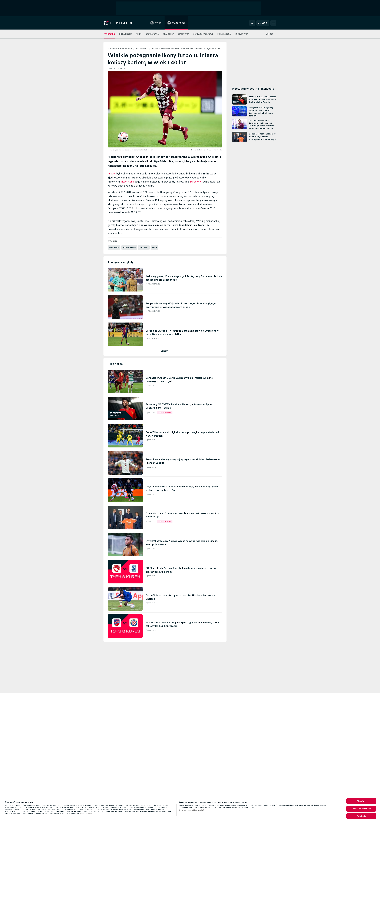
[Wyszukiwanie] (252, 23)
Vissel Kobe (127, 181)
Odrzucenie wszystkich (361, 809)
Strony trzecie (86, 813)
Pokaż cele (361, 816)
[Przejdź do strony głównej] (120, 23)
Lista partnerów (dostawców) (191, 810)
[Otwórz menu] (273, 23)
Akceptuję (361, 801)
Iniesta (112, 173)
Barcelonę (196, 181)
